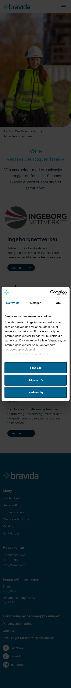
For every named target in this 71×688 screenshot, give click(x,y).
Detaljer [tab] (35, 302)
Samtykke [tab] (12, 302)
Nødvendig (35, 392)
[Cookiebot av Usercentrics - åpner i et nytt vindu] (50, 292)
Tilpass (33, 379)
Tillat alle (35, 367)
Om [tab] (58, 302)
